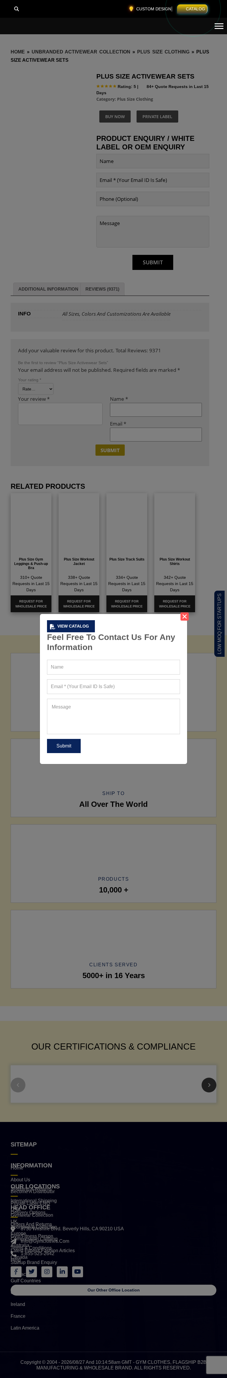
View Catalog (73, 626)
